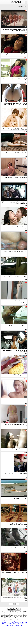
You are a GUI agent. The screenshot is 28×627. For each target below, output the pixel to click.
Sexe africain (21, 623)
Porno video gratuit (13, 621)
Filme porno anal (23, 622)
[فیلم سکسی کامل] (16, 2)
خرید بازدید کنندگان (23, 621)
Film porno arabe (18, 625)
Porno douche (4, 621)
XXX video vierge (6, 623)
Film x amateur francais (13, 622)
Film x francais (13, 623)
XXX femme (3, 622)
